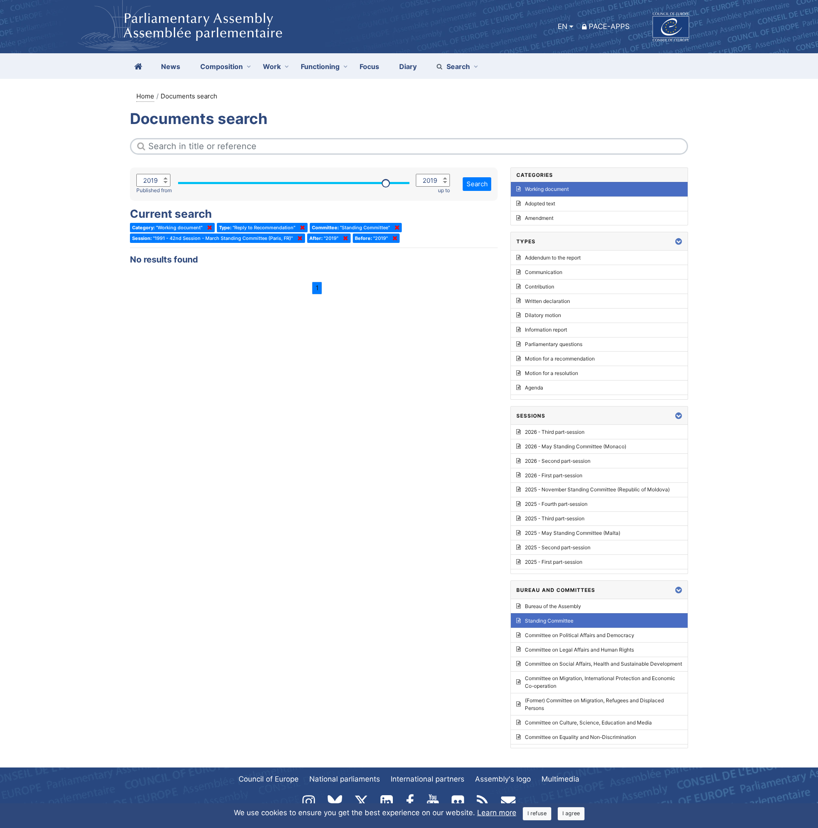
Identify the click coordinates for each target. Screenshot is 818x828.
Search (458, 66)
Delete (208, 227)
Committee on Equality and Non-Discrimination (580, 737)
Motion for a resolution (551, 373)
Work (272, 66)
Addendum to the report (553, 257)
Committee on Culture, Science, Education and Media (588, 722)
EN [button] (562, 26)
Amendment (539, 218)
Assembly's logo (503, 779)
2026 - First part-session (553, 475)
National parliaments (344, 779)
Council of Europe (269, 779)
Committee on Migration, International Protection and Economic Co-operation (600, 682)
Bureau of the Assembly (553, 606)
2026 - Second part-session (557, 461)
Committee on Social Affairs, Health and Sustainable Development (603, 664)
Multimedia (560, 779)
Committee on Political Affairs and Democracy (579, 635)
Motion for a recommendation (560, 358)
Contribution (539, 286)
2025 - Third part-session (555, 518)
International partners (427, 779)
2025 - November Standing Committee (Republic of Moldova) (597, 489)
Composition (221, 66)
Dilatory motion (543, 315)
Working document (547, 189)
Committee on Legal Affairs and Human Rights (579, 649)
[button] (678, 241)
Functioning (320, 66)
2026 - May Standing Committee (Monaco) (575, 446)
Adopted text (540, 203)
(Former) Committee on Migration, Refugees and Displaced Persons (594, 704)
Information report (546, 329)
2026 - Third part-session (555, 432)
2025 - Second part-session (557, 547)
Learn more (496, 812)
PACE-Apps (609, 26)
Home (145, 96)
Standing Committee (549, 620)
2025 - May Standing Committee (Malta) (572, 533)
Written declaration (547, 301)
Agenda (534, 387)
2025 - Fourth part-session (556, 504)
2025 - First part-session (553, 562)
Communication (543, 272)
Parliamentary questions (553, 344)
